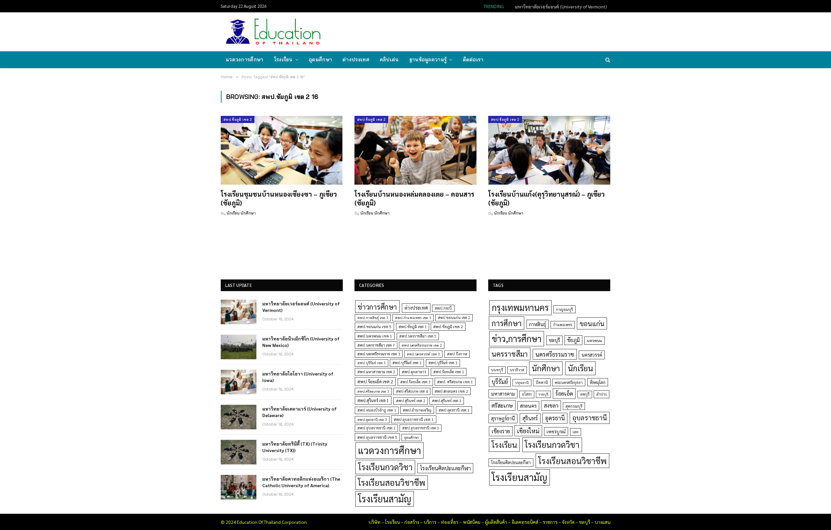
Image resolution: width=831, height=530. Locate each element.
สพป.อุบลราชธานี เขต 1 (414, 419)
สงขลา (551, 405)
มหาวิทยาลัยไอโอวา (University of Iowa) (297, 377)
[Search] (607, 60)
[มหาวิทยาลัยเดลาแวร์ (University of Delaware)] (238, 417)
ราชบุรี (543, 394)
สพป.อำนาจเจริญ (417, 410)
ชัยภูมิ (573, 340)
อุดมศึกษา (320, 59)
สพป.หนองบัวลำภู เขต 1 (376, 410)
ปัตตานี (542, 382)
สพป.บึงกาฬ (457, 353)
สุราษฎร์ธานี (503, 418)
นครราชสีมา (509, 353)
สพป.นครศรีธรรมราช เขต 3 (378, 353)
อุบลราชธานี (589, 417)
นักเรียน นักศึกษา (241, 213)
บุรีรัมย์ (499, 381)
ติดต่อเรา (473, 59)
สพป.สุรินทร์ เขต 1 (373, 400)
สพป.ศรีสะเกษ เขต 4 (412, 391)
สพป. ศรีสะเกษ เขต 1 (455, 381)
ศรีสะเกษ (502, 405)
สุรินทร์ (530, 418)
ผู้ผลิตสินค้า (496, 522)
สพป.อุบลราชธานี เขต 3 (420, 427)
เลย (575, 431)
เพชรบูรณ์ (556, 431)
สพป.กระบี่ (443, 308)
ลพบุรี (584, 394)
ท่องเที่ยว (449, 522)
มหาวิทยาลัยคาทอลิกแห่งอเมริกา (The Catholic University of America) (301, 482)
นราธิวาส (517, 369)
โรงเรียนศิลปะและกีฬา (445, 468)
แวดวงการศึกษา (245, 59)
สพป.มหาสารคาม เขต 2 (376, 371)
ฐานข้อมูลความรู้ (428, 59)
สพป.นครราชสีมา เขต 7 (376, 345)
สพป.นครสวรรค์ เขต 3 (423, 353)
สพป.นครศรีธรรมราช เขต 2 (422, 345)
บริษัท (374, 522)
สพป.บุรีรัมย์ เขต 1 (371, 362)
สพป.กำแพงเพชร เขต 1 (413, 317)
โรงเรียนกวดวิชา (385, 467)
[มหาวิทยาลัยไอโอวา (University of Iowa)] (238, 382)
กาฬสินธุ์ (537, 324)
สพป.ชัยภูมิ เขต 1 (413, 326)
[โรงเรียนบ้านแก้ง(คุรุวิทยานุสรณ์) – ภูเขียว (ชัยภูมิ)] (549, 150)
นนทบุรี (497, 369)
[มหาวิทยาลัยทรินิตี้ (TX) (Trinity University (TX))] (238, 452)
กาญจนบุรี (564, 309)
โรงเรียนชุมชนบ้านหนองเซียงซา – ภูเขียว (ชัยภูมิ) (279, 198)
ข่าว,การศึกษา (516, 338)
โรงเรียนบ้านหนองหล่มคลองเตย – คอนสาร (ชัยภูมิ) (414, 198)
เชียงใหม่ (528, 431)
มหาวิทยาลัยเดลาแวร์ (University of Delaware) (299, 412)
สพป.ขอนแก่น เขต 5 (374, 326)
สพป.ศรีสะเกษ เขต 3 (373, 391)
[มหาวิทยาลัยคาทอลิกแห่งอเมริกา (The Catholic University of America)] (238, 487)
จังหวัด (568, 522)
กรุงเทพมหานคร (520, 307)
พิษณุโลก (597, 382)
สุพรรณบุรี (573, 406)
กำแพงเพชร (562, 324)
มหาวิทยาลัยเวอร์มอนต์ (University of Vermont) (301, 307)
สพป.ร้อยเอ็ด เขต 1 (448, 371)
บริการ (430, 522)
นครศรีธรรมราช (554, 354)
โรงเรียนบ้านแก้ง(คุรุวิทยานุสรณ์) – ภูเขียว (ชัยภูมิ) (546, 198)
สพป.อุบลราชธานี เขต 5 (377, 437)
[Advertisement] (491, 31)
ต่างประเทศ (355, 59)
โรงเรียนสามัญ (384, 499)
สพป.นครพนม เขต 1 (374, 336)
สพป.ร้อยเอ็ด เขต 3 (415, 381)
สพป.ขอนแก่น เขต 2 (454, 317)
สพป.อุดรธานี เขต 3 (372, 419)
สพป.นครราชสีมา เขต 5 (417, 336)
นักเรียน (580, 368)
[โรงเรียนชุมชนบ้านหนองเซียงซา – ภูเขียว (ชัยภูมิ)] (282, 150)
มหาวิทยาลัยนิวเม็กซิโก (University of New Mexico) (559, 6)
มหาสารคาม (503, 393)
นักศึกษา (546, 368)
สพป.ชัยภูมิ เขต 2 (237, 119)
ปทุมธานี (522, 382)
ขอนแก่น (591, 323)
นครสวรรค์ (591, 355)
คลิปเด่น (389, 59)
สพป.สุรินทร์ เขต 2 (410, 400)
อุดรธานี (555, 418)
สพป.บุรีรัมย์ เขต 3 (442, 362)
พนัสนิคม (471, 522)
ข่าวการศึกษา (377, 306)
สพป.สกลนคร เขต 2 (451, 391)
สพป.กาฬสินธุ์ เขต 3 (372, 317)
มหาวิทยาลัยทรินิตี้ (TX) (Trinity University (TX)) (294, 447)
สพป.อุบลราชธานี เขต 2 (376, 427)
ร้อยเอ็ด (564, 393)
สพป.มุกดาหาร (414, 371)
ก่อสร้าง (411, 522)
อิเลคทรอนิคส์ (525, 522)
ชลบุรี (554, 340)
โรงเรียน (283, 59)
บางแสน (602, 522)
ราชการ (550, 522)
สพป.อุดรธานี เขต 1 (454, 410)
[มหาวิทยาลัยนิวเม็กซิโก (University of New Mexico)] (238, 347)
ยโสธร (527, 394)
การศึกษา (506, 323)
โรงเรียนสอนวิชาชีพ (391, 482)
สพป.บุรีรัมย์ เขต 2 (406, 362)
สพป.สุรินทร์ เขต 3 (446, 400)
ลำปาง (601, 394)
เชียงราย (500, 431)
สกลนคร (528, 405)
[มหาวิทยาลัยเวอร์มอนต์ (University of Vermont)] (238, 312)
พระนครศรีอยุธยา (569, 382)
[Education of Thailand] (273, 31)
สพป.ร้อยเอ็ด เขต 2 (375, 381)
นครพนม (594, 340)
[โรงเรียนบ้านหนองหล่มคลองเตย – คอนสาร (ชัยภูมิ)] (415, 150)
